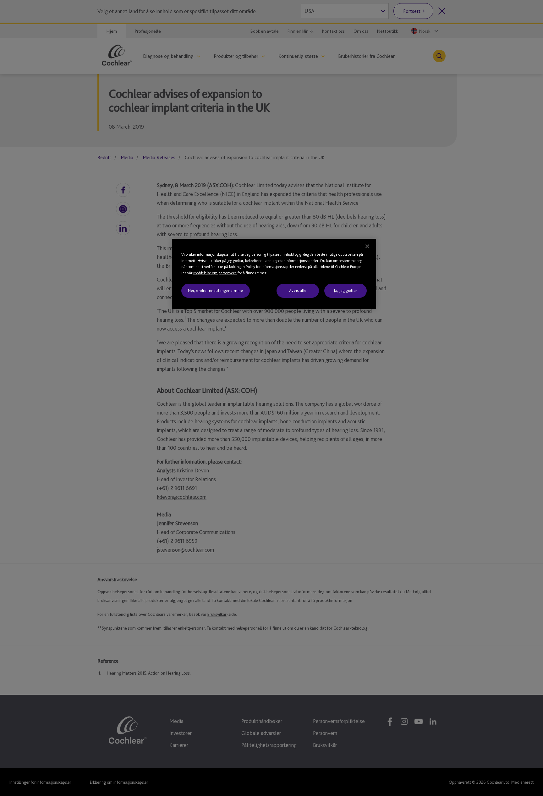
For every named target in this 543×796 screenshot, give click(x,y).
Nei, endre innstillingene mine (215, 290)
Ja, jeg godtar (345, 290)
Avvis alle (298, 290)
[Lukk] (367, 246)
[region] (274, 274)
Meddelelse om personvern (215, 272)
